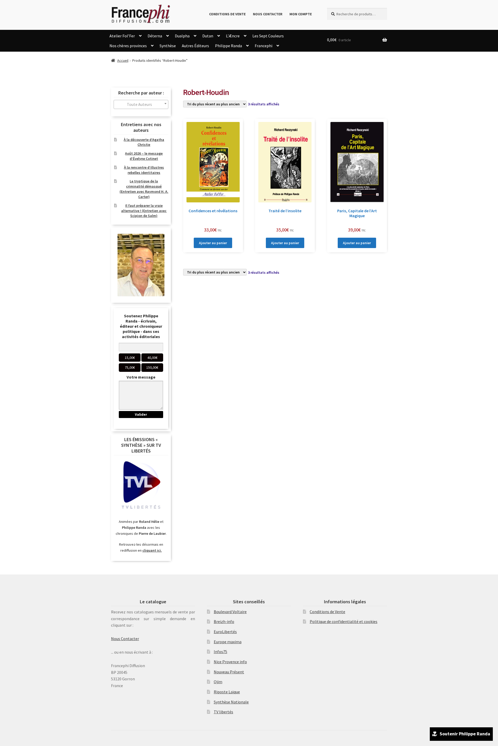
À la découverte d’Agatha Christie (144, 142)
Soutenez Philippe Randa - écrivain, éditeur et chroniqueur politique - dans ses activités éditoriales (141, 326)
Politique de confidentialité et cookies (343, 621)
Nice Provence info (230, 661)
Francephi (263, 45)
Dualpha (182, 35)
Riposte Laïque (227, 691)
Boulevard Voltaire (230, 611)
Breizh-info (224, 621)
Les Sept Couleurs (268, 35)
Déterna (155, 35)
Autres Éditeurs (195, 45)
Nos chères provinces (128, 45)
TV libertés (223, 711)
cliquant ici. (152, 550)
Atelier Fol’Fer (122, 35)
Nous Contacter (267, 14)
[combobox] (141, 104)
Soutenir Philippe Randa (465, 734)
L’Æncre (233, 35)
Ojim (218, 681)
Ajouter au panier (213, 243)
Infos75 (220, 651)
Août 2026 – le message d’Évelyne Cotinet (144, 156)
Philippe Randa (228, 45)
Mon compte (300, 14)
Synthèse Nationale (231, 701)
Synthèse (168, 45)
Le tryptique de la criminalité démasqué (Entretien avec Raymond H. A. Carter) (144, 189)
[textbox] (141, 104)
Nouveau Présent (229, 671)
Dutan (207, 35)
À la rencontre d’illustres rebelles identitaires (144, 170)
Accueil (122, 60)
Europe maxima (227, 641)
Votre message (141, 377)
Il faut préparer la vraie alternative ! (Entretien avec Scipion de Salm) (144, 210)
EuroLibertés (225, 631)
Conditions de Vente (227, 14)
